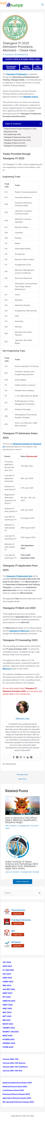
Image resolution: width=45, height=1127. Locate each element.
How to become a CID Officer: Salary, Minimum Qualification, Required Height (21, 820)
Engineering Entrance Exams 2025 (17, 1083)
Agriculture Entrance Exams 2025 (17, 1098)
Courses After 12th (10, 1059)
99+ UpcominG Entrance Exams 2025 (18, 1102)
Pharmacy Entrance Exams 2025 (16, 1094)
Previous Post (22, 775)
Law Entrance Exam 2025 (13, 1090)
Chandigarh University (11, 67)
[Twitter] (24, 757)
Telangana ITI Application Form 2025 (17, 140)
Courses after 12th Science (14, 1063)
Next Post (22, 779)
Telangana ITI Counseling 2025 (15, 146)
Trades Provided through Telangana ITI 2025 (20, 129)
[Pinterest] (31, 757)
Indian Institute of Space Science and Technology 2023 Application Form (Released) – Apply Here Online (21, 865)
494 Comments (11, 826)
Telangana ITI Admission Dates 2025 (17, 137)
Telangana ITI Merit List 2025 (14, 143)
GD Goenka (37, 67)
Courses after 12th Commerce (15, 1067)
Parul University (26, 67)
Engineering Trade (10, 132)
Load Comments (22, 881)
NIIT (13, 931)
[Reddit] (17, 757)
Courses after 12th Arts (12, 1071)
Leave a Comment (12, 872)
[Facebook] (14, 757)
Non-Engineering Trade (12, 134)
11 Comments (8, 54)
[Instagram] (21, 757)
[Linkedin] (28, 757)
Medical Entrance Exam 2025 (15, 1087)
